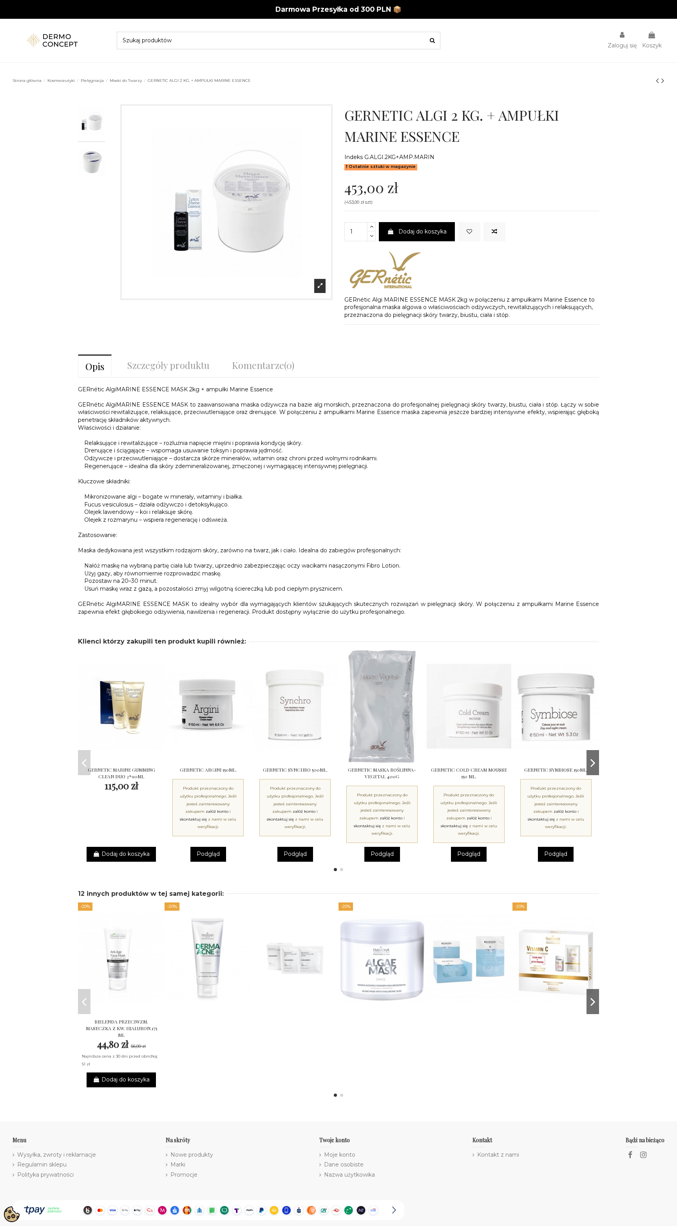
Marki (177, 1164)
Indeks (353, 157)
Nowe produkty (191, 1154)
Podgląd (208, 853)
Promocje (183, 1174)
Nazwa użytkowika (349, 1174)
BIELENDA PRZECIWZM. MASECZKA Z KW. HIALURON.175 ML (121, 1028)
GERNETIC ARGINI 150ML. (208, 770)
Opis (94, 366)
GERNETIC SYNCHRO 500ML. (295, 770)
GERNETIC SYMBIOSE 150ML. (556, 770)
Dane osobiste (344, 1164)
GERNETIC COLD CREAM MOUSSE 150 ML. (469, 773)
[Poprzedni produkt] (658, 80)
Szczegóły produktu (168, 365)
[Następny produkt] (662, 80)
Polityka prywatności (45, 1174)
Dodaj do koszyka (422, 231)
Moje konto (339, 1154)
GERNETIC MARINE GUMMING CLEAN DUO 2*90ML (121, 773)
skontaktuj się (193, 819)
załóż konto (217, 811)
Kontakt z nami (498, 1154)
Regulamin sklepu (42, 1164)
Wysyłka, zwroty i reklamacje (56, 1154)
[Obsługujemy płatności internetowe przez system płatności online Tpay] (208, 1209)
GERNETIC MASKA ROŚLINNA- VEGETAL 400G (382, 773)
